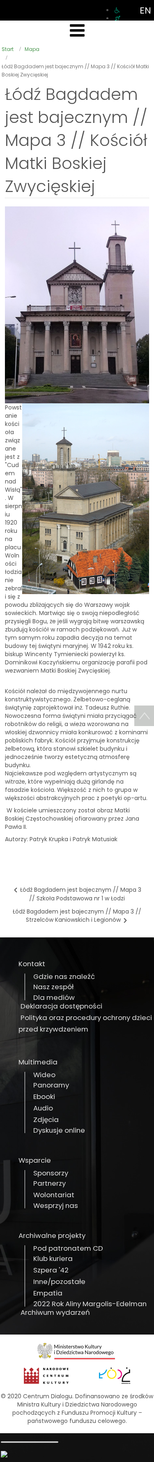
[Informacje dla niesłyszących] (117, 18)
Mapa (32, 49)
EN (145, 10)
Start (8, 49)
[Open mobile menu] (77, 31)
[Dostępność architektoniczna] (117, 10)
